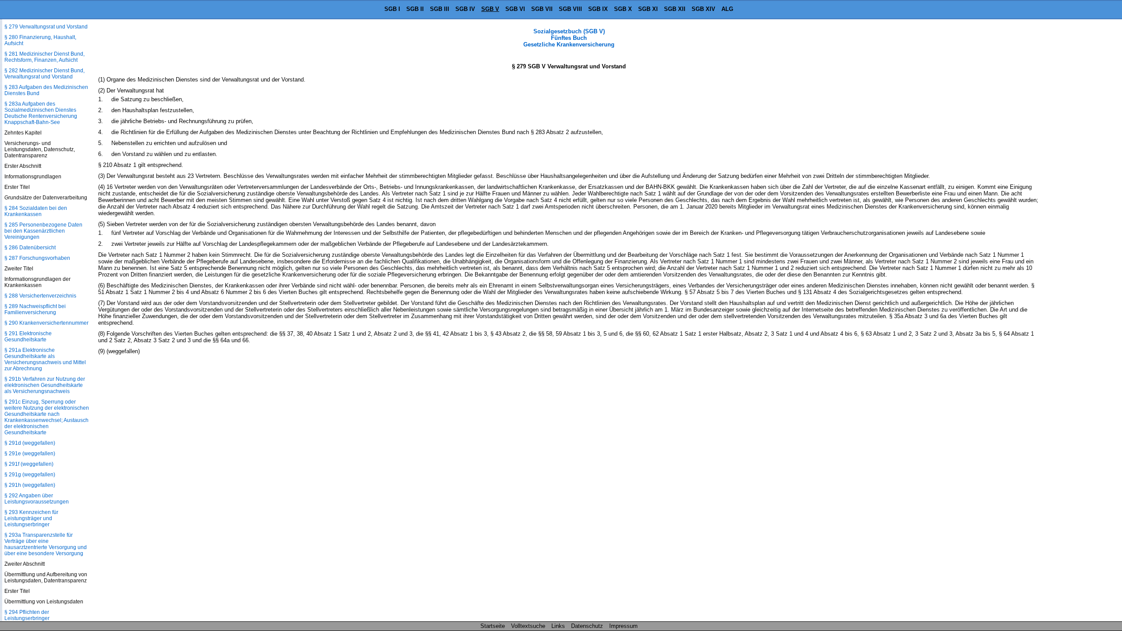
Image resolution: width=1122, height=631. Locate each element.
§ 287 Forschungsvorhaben (37, 258)
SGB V (490, 9)
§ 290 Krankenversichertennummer (46, 323)
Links (558, 626)
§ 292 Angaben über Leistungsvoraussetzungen (36, 499)
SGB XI (648, 9)
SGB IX (598, 9)
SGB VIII (570, 9)
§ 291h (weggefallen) (29, 485)
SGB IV (465, 9)
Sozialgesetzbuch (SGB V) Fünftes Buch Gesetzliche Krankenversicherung (568, 38)
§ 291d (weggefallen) (29, 443)
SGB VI (515, 9)
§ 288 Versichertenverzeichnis (40, 296)
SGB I (392, 9)
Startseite (492, 626)
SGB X (623, 9)
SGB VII (542, 9)
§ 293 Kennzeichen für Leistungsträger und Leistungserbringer (31, 518)
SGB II (415, 9)
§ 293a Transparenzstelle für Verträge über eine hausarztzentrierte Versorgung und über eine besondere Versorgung (45, 544)
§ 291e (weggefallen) (29, 453)
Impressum (623, 626)
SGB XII (674, 9)
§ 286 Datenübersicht (30, 248)
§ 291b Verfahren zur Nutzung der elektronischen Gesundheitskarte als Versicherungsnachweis (44, 385)
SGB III (439, 9)
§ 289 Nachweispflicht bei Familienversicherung (35, 309)
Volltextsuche (528, 626)
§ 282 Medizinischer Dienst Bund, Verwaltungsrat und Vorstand (44, 73)
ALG (727, 9)
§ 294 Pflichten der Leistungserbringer (27, 615)
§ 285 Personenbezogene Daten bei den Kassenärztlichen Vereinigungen (43, 231)
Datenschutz (587, 626)
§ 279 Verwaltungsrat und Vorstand (46, 27)
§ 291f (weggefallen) (28, 464)
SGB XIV (703, 9)
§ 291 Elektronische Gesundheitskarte (28, 336)
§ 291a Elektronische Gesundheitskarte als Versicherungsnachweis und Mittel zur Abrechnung (45, 359)
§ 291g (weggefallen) (29, 474)
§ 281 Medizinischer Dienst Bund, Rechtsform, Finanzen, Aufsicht (44, 57)
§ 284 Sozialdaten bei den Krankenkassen (35, 211)
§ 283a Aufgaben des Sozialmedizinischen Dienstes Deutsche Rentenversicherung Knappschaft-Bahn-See (40, 113)
